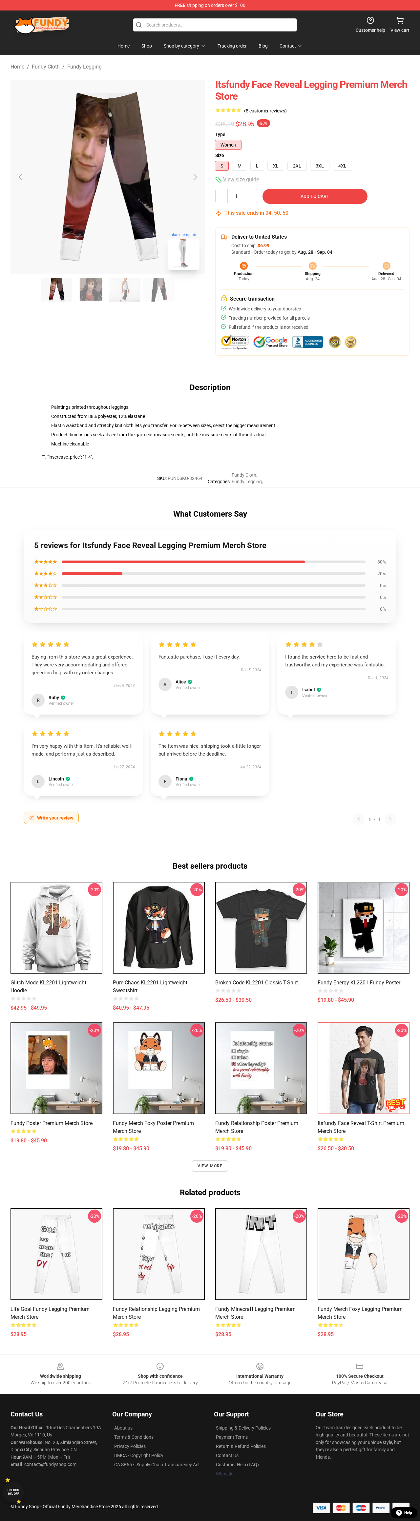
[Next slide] (194, 177)
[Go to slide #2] (90, 290)
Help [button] (408, 1513)
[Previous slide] (21, 177)
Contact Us (227, 1455)
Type (220, 134)
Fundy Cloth (46, 67)
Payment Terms (232, 1437)
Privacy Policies (130, 1446)
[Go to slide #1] (56, 290)
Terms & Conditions (134, 1437)
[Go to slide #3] (124, 290)
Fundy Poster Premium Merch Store (51, 1123)
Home (17, 67)
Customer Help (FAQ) (237, 1464)
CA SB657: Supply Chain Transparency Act (157, 1464)
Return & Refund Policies (241, 1446)
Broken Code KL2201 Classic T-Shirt (256, 982)
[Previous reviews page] (359, 819)
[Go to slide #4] (159, 290)
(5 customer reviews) (265, 110)
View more (210, 1166)
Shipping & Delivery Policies (243, 1428)
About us (123, 1428)
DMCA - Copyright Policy (138, 1455)
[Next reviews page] (390, 819)
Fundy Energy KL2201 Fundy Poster (359, 982)
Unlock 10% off (13, 1492)
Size (219, 155)
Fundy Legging (84, 67)
